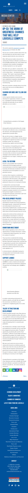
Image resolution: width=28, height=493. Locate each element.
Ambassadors (14, 413)
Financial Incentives (14, 420)
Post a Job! (14, 444)
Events (10, 10)
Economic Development (14, 392)
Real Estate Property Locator (14, 446)
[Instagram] (20, 370)
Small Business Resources (14, 450)
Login (16, 10)
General (4, 42)
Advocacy (14, 411)
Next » (25, 376)
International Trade (14, 431)
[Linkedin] (14, 370)
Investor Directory (14, 433)
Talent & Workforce (14, 396)
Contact (14, 461)
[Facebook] (17, 370)
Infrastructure (14, 429)
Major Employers (14, 439)
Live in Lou (14, 437)
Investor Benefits (14, 435)
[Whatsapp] (10, 370)
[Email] (4, 370)
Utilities (14, 454)
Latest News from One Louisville (14, 403)
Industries (14, 426)
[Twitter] (7, 370)
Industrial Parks (14, 424)
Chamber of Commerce (14, 399)
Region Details (14, 448)
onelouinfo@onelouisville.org (14, 471)
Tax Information (14, 452)
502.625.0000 (14, 469)
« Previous (5, 376)
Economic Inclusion (14, 418)
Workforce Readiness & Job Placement (14, 457)
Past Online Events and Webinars (14, 442)
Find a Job (14, 422)
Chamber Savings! (14, 416)
